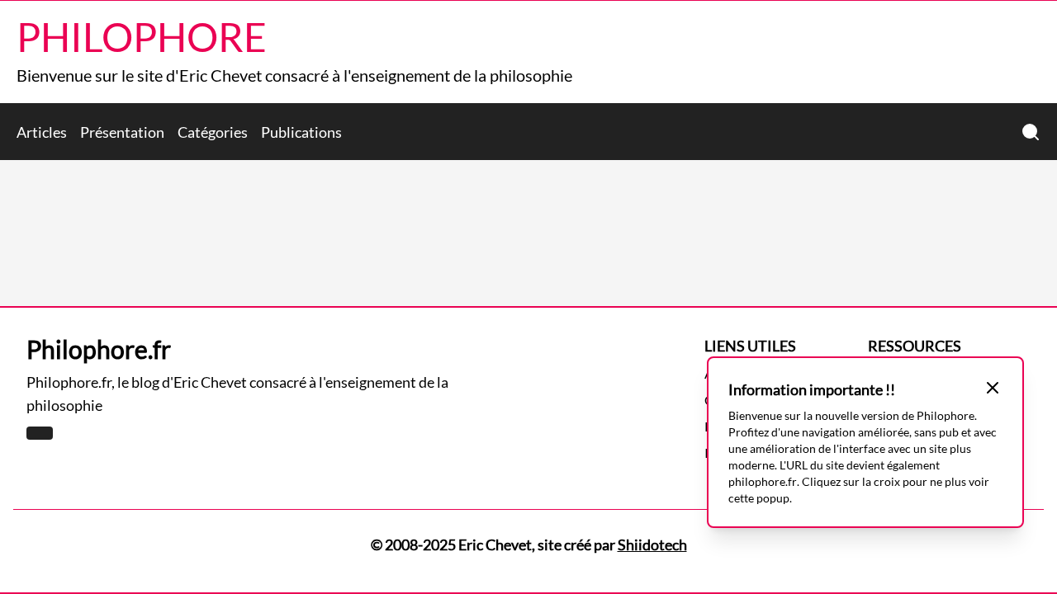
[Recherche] (1030, 132)
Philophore (142, 36)
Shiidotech (652, 544)
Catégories (213, 132)
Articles (42, 132)
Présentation (122, 132)
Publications (301, 132)
